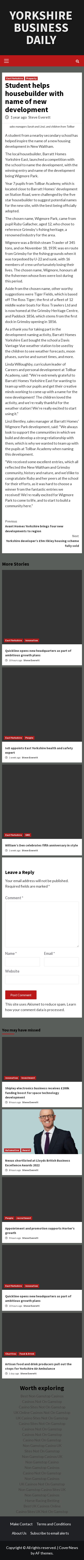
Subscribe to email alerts (49, 1533)
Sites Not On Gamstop (42, 1451)
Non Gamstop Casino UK (42, 1445)
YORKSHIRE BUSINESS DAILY (41, 27)
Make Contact (21, 1524)
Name (11, 953)
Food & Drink (27, 1353)
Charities (10, 1353)
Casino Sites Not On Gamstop (42, 1407)
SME (27, 834)
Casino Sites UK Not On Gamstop (42, 1511)
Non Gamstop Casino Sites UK (42, 1489)
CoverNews (68, 1547)
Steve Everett (39, 117)
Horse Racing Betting (42, 1500)
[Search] (77, 61)
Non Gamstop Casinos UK (42, 1456)
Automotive (12, 1150)
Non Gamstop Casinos (42, 1467)
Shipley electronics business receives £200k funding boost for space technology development (37, 1092)
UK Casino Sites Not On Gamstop (42, 1418)
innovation (31, 640)
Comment (14, 898)
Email (49, 953)
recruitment (24, 1218)
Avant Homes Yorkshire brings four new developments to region (34, 526)
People (29, 737)
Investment (28, 1077)
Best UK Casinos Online (42, 1506)
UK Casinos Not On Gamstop (42, 1484)
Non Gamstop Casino (42, 1462)
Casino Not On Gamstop (42, 1440)
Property (31, 78)
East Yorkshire (14, 78)
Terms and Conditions (53, 1524)
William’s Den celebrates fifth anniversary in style (41, 845)
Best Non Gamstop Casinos (42, 1396)
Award (26, 1150)
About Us (19, 1533)
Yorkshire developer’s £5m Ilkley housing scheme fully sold (42, 541)
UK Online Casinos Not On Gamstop (42, 1412)
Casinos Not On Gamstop (42, 1401)
